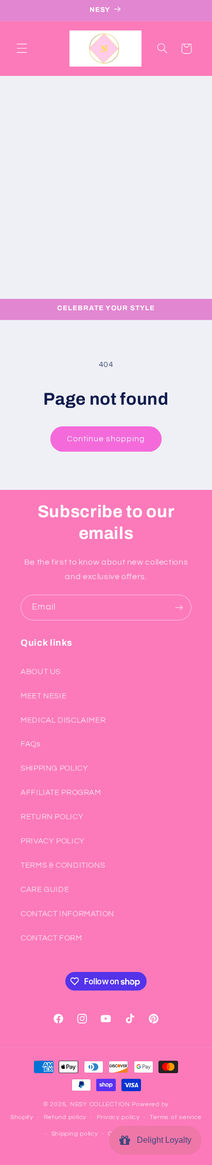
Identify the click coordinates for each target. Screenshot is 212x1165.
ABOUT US (41, 672)
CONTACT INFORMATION (67, 914)
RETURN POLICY (52, 817)
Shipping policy (74, 1134)
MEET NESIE (43, 696)
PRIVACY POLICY (53, 841)
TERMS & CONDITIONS (63, 865)
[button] (21, 48)
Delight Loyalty (162, 1140)
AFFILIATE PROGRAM (61, 792)
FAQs (31, 744)
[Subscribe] (179, 607)
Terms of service (176, 1117)
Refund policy (65, 1117)
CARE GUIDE (45, 889)
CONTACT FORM (51, 938)
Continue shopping (106, 439)
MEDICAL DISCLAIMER (63, 720)
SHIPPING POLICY (54, 768)
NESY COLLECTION (100, 1104)
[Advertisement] (106, 187)
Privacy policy (118, 1117)
